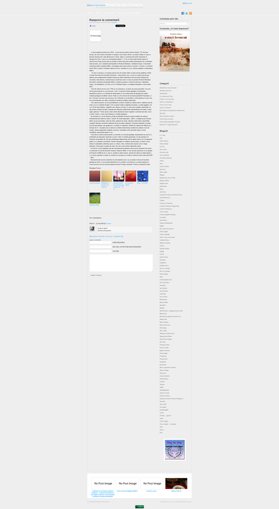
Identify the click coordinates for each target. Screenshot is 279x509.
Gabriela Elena (164, 240)
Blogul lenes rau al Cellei (167, 178)
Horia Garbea (164, 274)
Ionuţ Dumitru (164, 291)
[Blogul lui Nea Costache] (96, 5)
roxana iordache (165, 376)
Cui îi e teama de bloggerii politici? (127, 491)
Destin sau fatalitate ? (167, 102)
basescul (162, 169)
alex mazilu (163, 149)
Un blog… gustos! (165, 415)
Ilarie (161, 277)
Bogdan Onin (164, 183)
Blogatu (162, 175)
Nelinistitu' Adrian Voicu (167, 333)
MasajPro (163, 305)
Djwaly (162, 226)
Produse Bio (163, 359)
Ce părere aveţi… (151, 491)
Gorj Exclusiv (164, 257)
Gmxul (162, 254)
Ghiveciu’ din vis (176, 491)
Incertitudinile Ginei (166, 280)
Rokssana (163, 373)
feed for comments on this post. (101, 236)
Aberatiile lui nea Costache (168, 88)
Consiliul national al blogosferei (169, 206)
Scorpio (162, 381)
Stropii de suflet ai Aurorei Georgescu (171, 398)
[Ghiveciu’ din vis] (176, 489)
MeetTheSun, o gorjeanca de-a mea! (171, 311)
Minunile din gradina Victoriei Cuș (170, 316)
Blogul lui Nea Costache (124, 4)
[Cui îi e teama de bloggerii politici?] (127, 489)
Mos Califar (163, 330)
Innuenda (162, 285)
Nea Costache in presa (167, 116)
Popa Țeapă (163, 353)
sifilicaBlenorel (164, 390)
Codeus (162, 200)
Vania (161, 418)
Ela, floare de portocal (167, 229)
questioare (163, 364)
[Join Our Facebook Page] (182, 14)
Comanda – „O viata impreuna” (129, 13)
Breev (161, 189)
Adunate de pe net (165, 90)
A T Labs (162, 135)
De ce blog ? (110, 13)
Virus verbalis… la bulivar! (168, 424)
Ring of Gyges (164, 370)
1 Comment (114, 22)
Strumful (162, 401)
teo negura (163, 407)
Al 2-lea (162, 146)
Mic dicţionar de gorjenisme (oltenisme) (172, 110)
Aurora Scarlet (164, 166)
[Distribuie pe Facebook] (94, 26)
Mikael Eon (163, 314)
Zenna (162, 430)
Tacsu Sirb (163, 404)
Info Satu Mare (164, 282)
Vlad (161, 427)
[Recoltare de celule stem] (187, 3)
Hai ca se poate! (165, 268)
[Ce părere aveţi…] (151, 489)
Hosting (189, 501)
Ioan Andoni (163, 288)
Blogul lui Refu (164, 180)
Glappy (162, 251)
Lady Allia (163, 294)
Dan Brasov (163, 220)
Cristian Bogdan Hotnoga (167, 214)
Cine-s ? (99, 13)
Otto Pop (162, 342)
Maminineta (163, 299)
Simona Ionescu (165, 396)
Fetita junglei (164, 231)
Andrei (162, 161)
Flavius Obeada (165, 234)
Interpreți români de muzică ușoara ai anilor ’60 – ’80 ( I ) (118, 186)
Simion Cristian (164, 393)
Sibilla (161, 387)
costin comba (164, 212)
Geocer (162, 246)
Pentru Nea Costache (166, 119)
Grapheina (163, 263)
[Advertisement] (120, 47)
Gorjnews (163, 260)
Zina (161, 432)
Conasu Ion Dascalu (166, 203)
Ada (161, 138)
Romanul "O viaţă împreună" (169, 124)
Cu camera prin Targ (166, 96)
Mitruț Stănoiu (164, 322)
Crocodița (163, 217)
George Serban (164, 248)
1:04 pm (108, 223)
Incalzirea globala (94, 183)
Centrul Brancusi (165, 197)
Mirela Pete (163, 319)
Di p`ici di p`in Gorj (165, 105)
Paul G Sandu (164, 347)
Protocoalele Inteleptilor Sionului (170, 122)
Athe (161, 163)
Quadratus (163, 362)
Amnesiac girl (164, 152)
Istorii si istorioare (165, 107)
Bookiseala (163, 186)
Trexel (162, 413)
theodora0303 (164, 410)
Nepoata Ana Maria (166, 336)
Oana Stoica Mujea (166, 339)
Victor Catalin (164, 421)
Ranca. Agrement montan (168, 367)
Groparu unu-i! (164, 265)
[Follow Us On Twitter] (186, 14)
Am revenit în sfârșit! (129, 184)
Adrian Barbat (164, 144)
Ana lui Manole (164, 155)
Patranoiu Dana (164, 345)
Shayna (162, 384)
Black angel (163, 172)
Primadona (163, 356)
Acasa (90, 13)
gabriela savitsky (165, 243)
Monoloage (163, 328)
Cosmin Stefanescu (166, 209)
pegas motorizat (165, 350)
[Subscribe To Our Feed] (190, 14)
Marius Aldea (164, 302)
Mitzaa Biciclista (165, 325)
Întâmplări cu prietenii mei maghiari (105, 185)
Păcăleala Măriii (94, 205)
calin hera (163, 192)
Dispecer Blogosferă (166, 223)
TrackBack (118, 236)
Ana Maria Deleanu (166, 158)
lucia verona (163, 297)
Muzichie (162, 113)
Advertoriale (163, 93)
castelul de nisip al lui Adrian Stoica (171, 195)
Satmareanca (164, 379)
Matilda (162, 308)
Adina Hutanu (164, 141)
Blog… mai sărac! (142, 183)
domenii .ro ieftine (172, 501)
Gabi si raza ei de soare (167, 237)
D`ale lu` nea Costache (167, 99)
